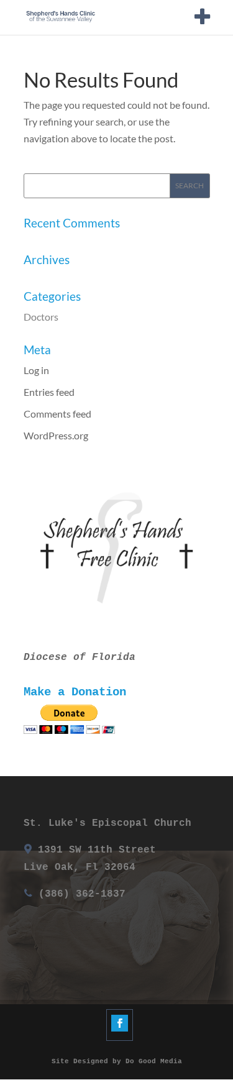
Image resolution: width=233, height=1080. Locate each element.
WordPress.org (56, 435)
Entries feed (49, 392)
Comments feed (57, 413)
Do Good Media (154, 1061)
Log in (36, 370)
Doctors (41, 317)
